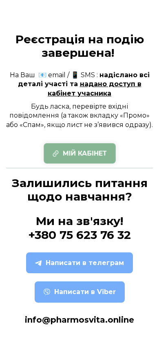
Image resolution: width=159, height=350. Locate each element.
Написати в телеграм (85, 263)
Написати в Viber (85, 292)
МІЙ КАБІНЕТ (84, 153)
